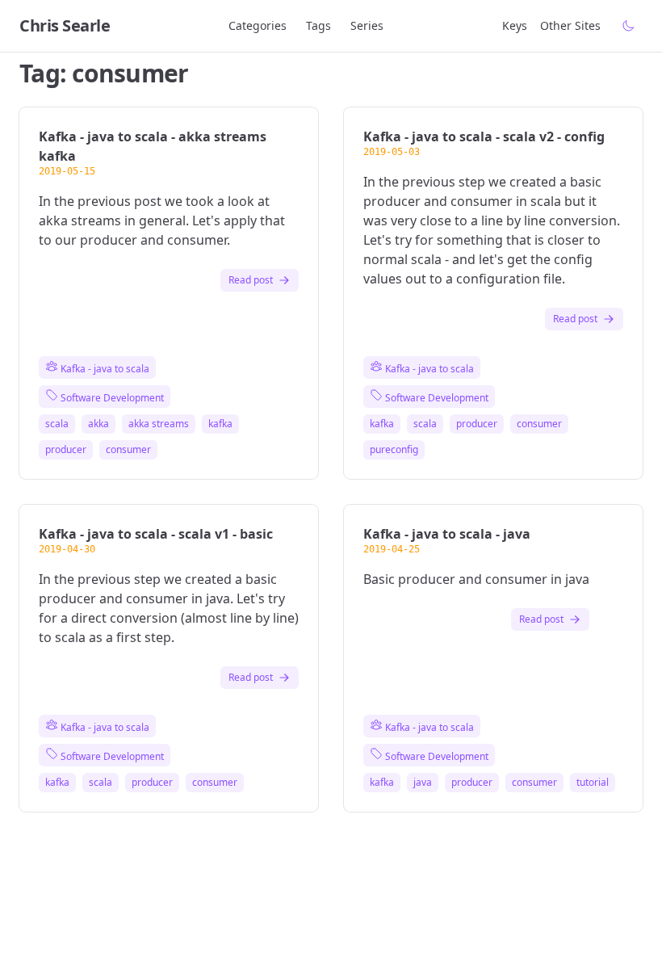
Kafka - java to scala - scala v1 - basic (156, 534)
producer (65, 449)
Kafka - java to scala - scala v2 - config (484, 136)
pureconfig (394, 449)
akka (98, 424)
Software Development (111, 398)
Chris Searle (64, 25)
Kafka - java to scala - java (446, 534)
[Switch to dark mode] (628, 26)
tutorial (592, 782)
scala (57, 424)
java (422, 782)
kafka (220, 424)
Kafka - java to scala (103, 369)
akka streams (158, 424)
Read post (250, 280)
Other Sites (570, 25)
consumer (128, 449)
